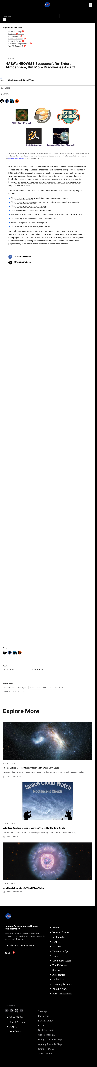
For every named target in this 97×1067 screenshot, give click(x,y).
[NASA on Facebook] (7, 1010)
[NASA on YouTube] (21, 1010)
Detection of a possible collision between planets (29, 223)
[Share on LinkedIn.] (12, 101)
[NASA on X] (16, 1010)
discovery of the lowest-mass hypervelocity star (32, 227)
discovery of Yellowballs (24, 198)
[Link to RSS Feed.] (17, 101)
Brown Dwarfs (35, 688)
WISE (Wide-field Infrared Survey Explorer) (19, 692)
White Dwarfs (58, 688)
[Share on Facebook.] (7, 101)
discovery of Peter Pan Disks (26, 202)
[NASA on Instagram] (11, 1010)
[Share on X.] (2, 101)
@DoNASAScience (22, 256)
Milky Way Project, (22, 182)
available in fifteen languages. (16, 158)
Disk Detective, (36, 182)
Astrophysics (22, 688)
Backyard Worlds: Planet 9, (52, 182)
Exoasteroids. (26, 185)
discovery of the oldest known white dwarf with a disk (35, 219)
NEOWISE (19, 167)
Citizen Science (9, 688)
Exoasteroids (17, 241)
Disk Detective (30, 238)
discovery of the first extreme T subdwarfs (30, 206)
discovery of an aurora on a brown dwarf (35, 210)
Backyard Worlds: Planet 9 (47, 238)
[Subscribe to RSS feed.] (20, 652)
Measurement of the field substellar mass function (29, 214)
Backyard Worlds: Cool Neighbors (71, 238)
